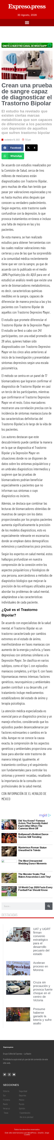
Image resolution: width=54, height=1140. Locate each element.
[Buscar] (48, 906)
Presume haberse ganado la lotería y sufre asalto (42, 1016)
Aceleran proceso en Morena (40, 966)
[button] (27, 22)
